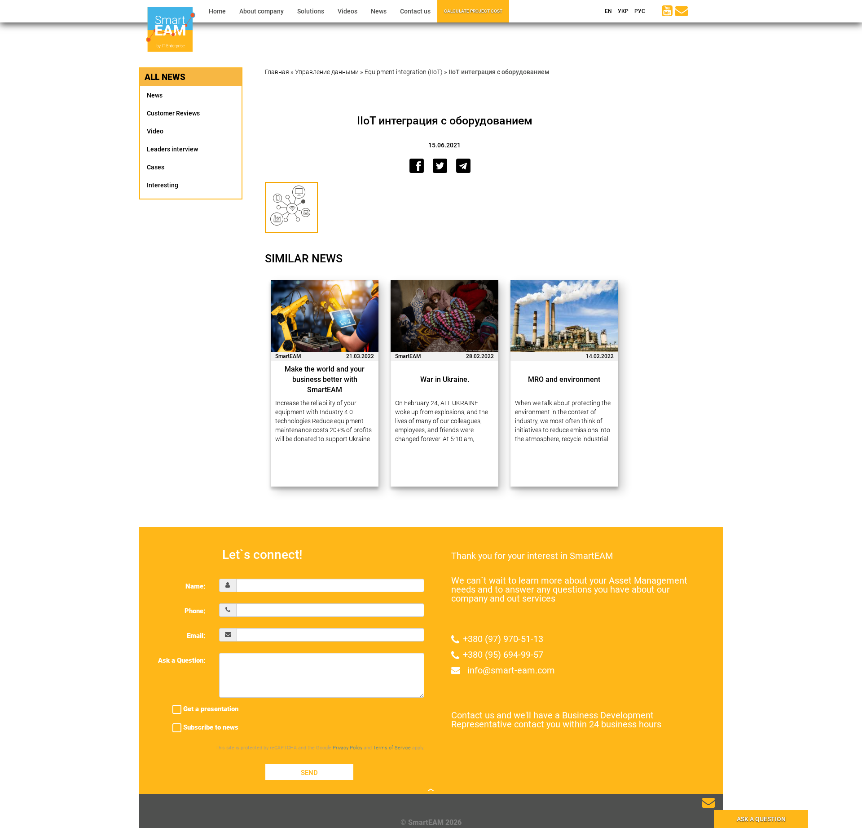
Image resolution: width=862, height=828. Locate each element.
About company (261, 11)
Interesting (162, 185)
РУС (639, 11)
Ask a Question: (182, 660)
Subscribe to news (209, 727)
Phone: (195, 611)
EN (607, 11)
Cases (155, 167)
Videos (347, 11)
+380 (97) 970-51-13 (503, 638)
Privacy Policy (347, 748)
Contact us (415, 11)
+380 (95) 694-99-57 (503, 654)
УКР (622, 11)
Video (155, 131)
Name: (195, 586)
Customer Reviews (173, 113)
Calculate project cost (473, 11)
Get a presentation (209, 709)
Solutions (310, 11)
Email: (196, 636)
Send (309, 773)
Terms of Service (392, 748)
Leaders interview (172, 149)
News (379, 11)
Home (217, 11)
